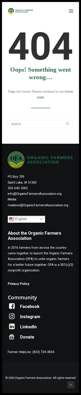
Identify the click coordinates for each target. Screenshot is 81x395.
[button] (71, 11)
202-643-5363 (18, 188)
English (20, 219)
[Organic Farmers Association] (20, 11)
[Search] (40, 124)
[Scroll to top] (70, 385)
